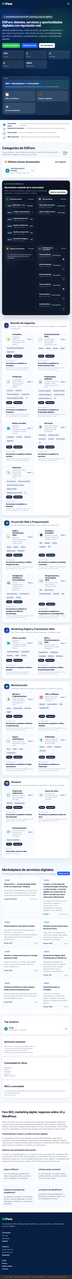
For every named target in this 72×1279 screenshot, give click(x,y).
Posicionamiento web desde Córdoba (15, 1050)
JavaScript (56, 593)
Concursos (10, 390)
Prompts (18, 597)
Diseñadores (42, 435)
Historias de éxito (19, 803)
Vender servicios (7, 1252)
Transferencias (11, 752)
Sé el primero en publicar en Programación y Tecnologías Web (51, 612)
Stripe (21, 749)
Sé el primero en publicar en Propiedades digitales (48, 411)
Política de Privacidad (22, 1277)
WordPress (21, 550)
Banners (41, 348)
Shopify (16, 547)
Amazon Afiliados (52, 704)
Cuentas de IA (25, 394)
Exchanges (28, 708)
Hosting (54, 543)
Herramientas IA (24, 593)
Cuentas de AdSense (13, 394)
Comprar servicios (7, 1249)
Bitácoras (9, 803)
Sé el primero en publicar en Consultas (16, 364)
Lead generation (44, 708)
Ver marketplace (47, 45)
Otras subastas (11, 481)
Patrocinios (43, 750)
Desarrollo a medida (45, 593)
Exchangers (42, 439)
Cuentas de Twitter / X (45, 398)
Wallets (9, 712)
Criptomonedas (17, 708)
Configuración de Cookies (56, 1277)
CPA (61, 704)
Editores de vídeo (53, 435)
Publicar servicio (29, 45)
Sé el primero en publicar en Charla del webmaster (19, 816)
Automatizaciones (12, 593)
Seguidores (10, 440)
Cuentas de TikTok (59, 394)
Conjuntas (18, 390)
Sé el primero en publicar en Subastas (16, 505)
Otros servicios (60, 439)
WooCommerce (11, 550)
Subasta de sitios (12, 489)
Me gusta (19, 437)
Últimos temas (65, 153)
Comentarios (10, 437)
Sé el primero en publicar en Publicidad (49, 765)
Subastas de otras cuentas (14, 492)
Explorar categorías (11, 45)
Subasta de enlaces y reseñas (15, 485)
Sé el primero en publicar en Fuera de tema (52, 816)
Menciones (28, 437)
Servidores (43, 546)
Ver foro (63, 248)
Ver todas (31, 248)
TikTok (17, 655)
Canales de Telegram (45, 390)
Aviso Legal (8, 1277)
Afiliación (42, 704)
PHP (63, 593)
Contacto (5, 1269)
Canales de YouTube (58, 390)
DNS (41, 543)
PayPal (15, 749)
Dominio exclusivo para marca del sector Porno (18, 1052)
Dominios (47, 543)
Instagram (10, 655)
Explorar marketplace (58, 192)
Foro (7, 4)
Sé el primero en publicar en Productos (16, 411)
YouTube (23, 655)
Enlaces (48, 348)
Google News (54, 652)
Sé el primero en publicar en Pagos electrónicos (19, 765)
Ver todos (31, 199)
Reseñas (55, 348)
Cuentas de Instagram (45, 394)
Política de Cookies (38, 1277)
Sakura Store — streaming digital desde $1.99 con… (20, 1046)
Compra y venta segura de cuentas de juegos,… (19, 1048)
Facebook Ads (25, 651)
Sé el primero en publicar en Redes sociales (19, 455)
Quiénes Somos (7, 1266)
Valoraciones (10, 352)
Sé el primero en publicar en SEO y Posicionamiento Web (50, 668)
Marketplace (6, 1238)
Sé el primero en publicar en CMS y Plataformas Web (19, 563)
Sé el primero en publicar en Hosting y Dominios (52, 563)
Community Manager (13, 651)
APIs (41, 590)
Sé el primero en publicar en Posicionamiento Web (48, 364)
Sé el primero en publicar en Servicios (48, 455)
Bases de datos (49, 590)
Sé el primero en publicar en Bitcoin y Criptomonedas (19, 724)
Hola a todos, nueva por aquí (16, 851)
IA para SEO (10, 597)
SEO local (51, 656)
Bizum (8, 749)
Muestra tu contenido (13, 840)
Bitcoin (9, 708)
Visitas (62, 348)
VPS (49, 546)
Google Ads (58, 747)
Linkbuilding (42, 656)
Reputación (6, 1255)
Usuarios (5, 1241)
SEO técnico (59, 656)
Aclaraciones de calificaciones (15, 348)
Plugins (9, 547)
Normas (4, 1263)
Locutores (51, 439)
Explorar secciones (10, 1095)
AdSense (42, 747)
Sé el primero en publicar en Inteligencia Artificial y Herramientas (16, 611)
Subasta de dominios (24, 481)
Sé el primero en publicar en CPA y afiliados (51, 724)
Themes (23, 547)
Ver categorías (60, 162)
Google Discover (43, 652)
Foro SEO (5, 1235)
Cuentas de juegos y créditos (15, 398)
